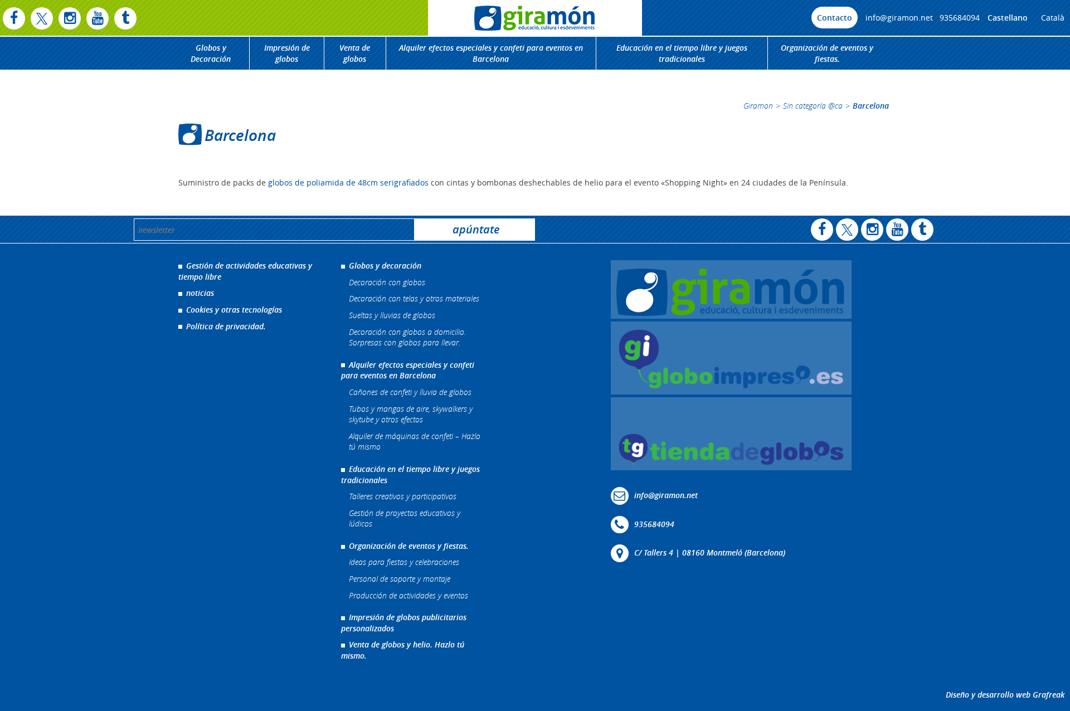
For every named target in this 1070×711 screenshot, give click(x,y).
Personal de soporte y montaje (399, 578)
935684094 (960, 17)
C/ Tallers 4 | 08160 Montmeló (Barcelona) (709, 552)
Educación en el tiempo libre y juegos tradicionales (681, 53)
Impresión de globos (287, 53)
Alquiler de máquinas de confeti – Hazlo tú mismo (414, 441)
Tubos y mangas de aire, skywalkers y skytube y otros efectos (411, 414)
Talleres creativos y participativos (402, 496)
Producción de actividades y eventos (408, 595)
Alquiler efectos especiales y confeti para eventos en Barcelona (491, 53)
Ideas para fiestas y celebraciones (404, 562)
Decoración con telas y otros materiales (414, 298)
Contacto (834, 17)
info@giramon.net (899, 17)
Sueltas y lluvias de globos (392, 315)
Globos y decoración (385, 265)
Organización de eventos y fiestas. (827, 53)
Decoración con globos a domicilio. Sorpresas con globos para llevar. (407, 337)
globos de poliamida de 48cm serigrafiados (348, 182)
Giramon (758, 105)
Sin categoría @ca (813, 105)
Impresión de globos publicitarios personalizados (403, 623)
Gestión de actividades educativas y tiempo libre (245, 271)
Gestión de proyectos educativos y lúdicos (404, 518)
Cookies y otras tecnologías (234, 309)
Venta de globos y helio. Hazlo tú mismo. (402, 650)
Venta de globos (354, 53)
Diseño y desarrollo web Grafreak (1005, 694)
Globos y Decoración (211, 53)
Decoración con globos (387, 282)
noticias (200, 293)
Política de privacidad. (226, 326)
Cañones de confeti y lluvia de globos (410, 392)
